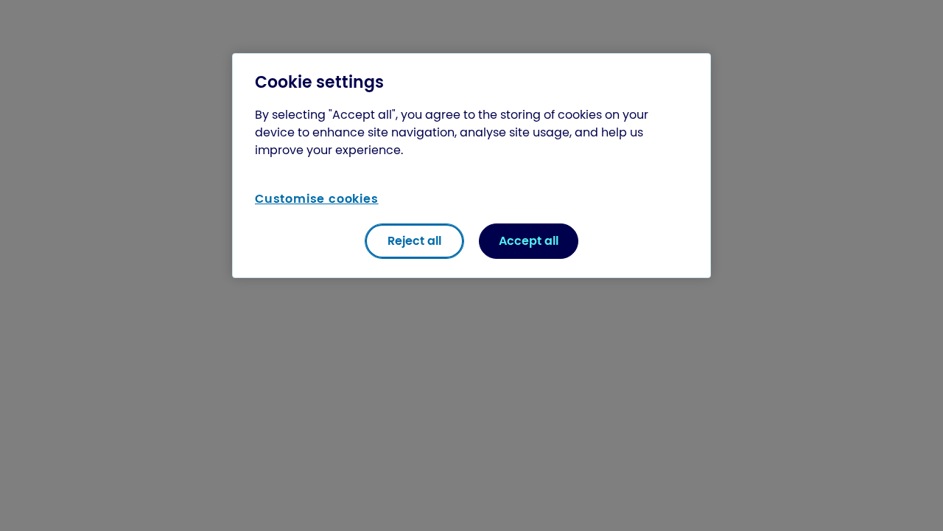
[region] (471, 165)
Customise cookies (317, 198)
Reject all (414, 240)
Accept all (528, 240)
